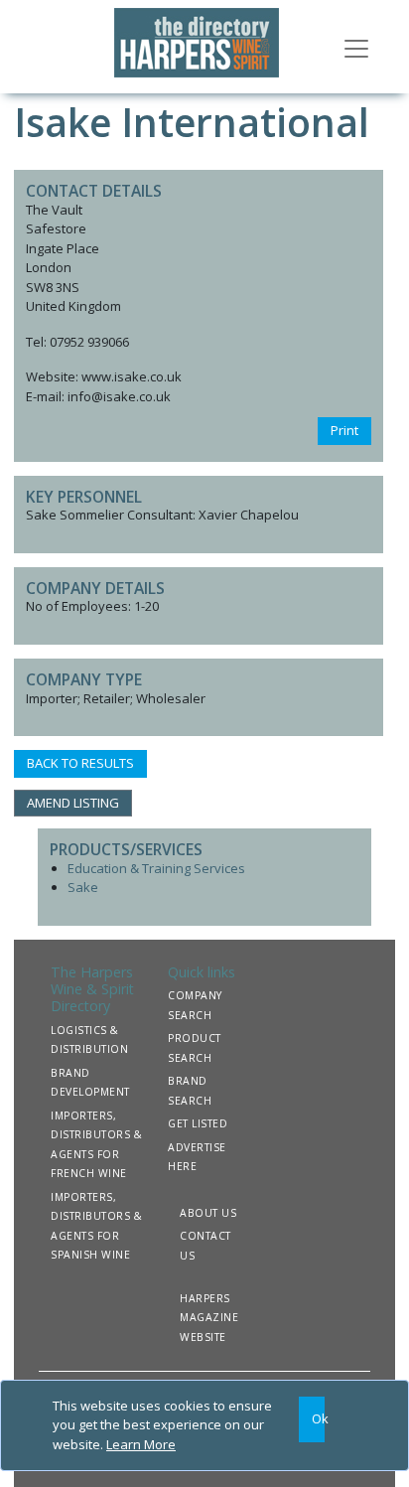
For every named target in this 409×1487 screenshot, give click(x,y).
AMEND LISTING (73, 803)
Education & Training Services (156, 868)
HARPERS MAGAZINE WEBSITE (209, 1317)
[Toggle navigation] (356, 47)
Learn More (141, 1444)
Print (344, 430)
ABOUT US (208, 1213)
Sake (83, 887)
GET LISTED (197, 1123)
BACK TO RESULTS (80, 763)
